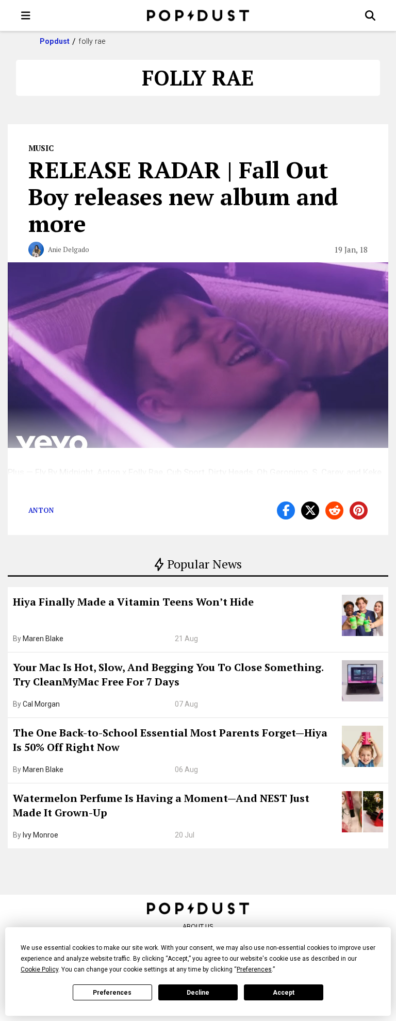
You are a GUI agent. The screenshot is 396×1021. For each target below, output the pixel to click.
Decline (198, 992)
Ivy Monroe (40, 835)
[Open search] (370, 15)
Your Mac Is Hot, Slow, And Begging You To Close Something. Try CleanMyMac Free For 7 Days (168, 674)
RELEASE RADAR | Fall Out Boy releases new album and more (183, 196)
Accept (283, 992)
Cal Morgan (41, 704)
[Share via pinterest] (359, 510)
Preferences (112, 992)
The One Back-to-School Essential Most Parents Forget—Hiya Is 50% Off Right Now (170, 740)
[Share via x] (310, 510)
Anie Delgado (68, 249)
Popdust (55, 41)
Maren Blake (43, 638)
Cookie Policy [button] (39, 969)
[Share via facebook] (286, 510)
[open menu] (25, 15)
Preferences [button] (254, 969)
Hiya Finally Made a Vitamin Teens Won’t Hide (133, 602)
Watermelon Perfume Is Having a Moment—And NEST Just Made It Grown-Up (161, 805)
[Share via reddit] (334, 510)
